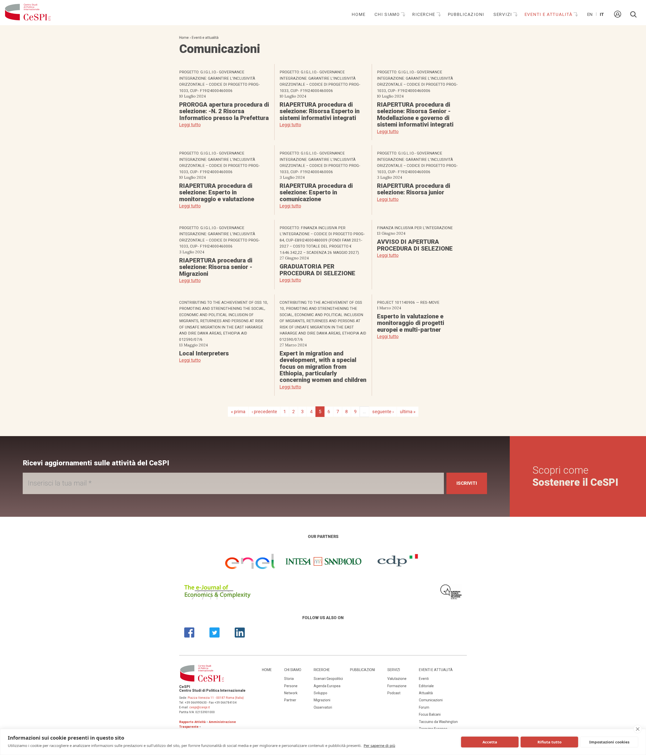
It (602, 14)
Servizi (503, 14)
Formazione (397, 686)
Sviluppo (320, 693)
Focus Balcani (430, 714)
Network (291, 693)
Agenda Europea (327, 686)
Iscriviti (466, 483)
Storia (289, 679)
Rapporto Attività (192, 722)
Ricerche (424, 14)
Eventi (424, 679)
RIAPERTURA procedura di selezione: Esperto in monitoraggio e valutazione (216, 192)
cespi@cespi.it (199, 707)
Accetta (489, 741)
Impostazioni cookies (609, 741)
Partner (290, 700)
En (590, 14)
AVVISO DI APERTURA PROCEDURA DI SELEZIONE (415, 245)
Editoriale (426, 686)
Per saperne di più (379, 745)
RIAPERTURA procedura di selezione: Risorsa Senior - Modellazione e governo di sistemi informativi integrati (415, 114)
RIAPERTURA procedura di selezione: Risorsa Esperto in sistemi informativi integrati (320, 111)
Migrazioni (322, 700)
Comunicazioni (431, 700)
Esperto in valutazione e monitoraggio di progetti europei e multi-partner (410, 323)
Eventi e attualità (549, 14)
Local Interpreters (204, 353)
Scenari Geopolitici (328, 679)
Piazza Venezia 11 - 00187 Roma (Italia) (216, 698)
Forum (424, 707)
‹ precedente (264, 411)
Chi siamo (387, 14)
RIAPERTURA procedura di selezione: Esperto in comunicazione (316, 192)
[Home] (28, 12)
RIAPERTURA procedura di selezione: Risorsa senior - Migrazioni (215, 267)
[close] (637, 729)
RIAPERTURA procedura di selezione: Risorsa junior (413, 189)
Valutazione (397, 679)
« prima (238, 411)
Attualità (426, 693)
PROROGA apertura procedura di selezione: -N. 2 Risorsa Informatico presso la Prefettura (224, 111)
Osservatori (323, 707)
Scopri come (575, 476)
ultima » (407, 411)
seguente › (383, 411)
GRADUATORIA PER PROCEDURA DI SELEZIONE (317, 270)
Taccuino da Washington (438, 722)
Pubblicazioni (466, 14)
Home (358, 14)
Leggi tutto (190, 124)
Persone (291, 686)
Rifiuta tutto (549, 741)
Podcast (393, 693)
